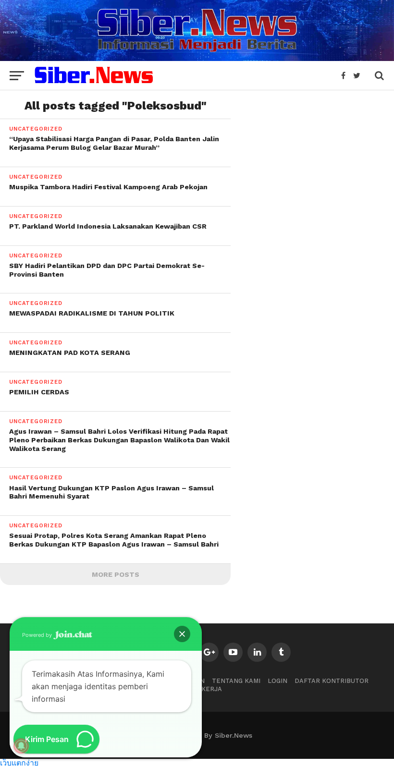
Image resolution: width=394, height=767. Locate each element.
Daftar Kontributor (332, 680)
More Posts (115, 574)
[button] (182, 634)
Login (277, 680)
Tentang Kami (236, 680)
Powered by (37, 635)
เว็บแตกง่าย (19, 762)
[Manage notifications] (21, 746)
